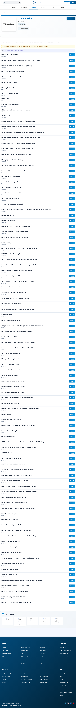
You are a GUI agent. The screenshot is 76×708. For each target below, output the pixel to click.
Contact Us (20, 705)
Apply (71, 54)
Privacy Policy (5, 705)
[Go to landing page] (38, 2)
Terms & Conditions (13, 705)
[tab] (20, 42)
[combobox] (11, 3)
